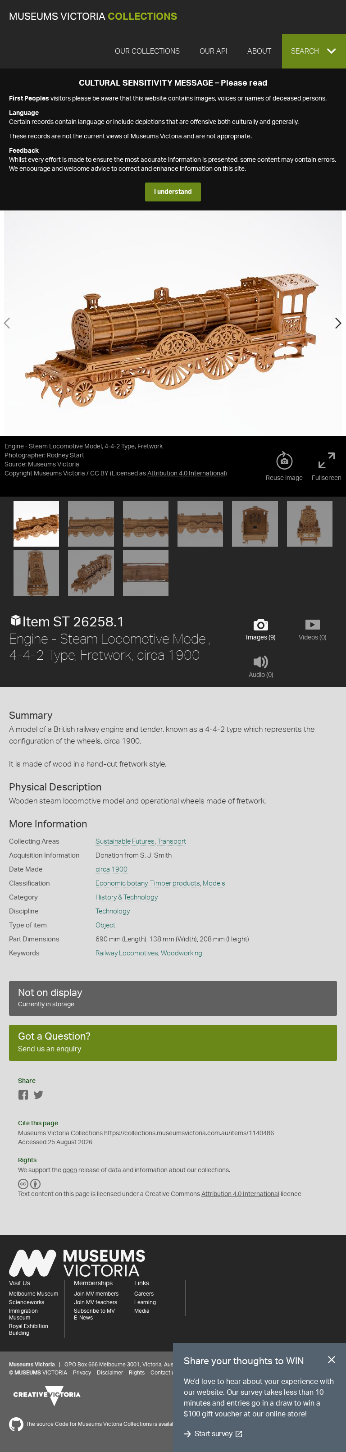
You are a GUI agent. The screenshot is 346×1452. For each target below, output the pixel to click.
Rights (137, 1372)
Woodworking (181, 953)
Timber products (175, 883)
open (70, 1170)
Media (141, 1311)
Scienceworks (26, 1302)
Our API (214, 51)
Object (105, 925)
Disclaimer (110, 1372)
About (259, 51)
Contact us (164, 1372)
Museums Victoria (93, 17)
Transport (171, 841)
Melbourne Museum (33, 1294)
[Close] (331, 1361)
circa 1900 (111, 869)
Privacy (82, 1372)
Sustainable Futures (125, 841)
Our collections (147, 51)
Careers (144, 1294)
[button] (314, 51)
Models (214, 883)
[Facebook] (23, 1097)
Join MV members (96, 1294)
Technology (113, 911)
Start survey (213, 1434)
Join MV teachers (95, 1302)
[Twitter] (38, 1097)
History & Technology (127, 897)
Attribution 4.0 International (186, 473)
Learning (145, 1302)
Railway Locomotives (127, 953)
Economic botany (121, 883)
